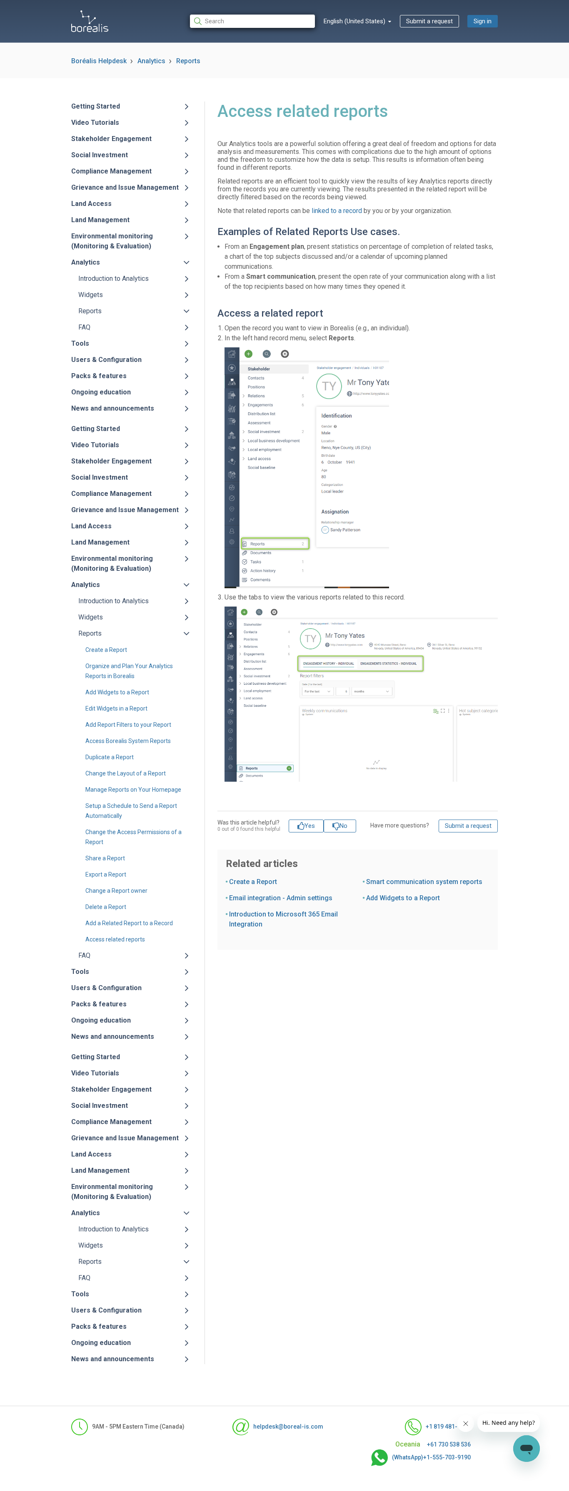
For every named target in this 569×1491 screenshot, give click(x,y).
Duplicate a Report (109, 757)
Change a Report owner (116, 890)
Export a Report (105, 874)
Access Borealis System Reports (128, 741)
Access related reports (115, 939)
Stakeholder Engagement (111, 139)
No (343, 826)
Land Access (91, 204)
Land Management (100, 220)
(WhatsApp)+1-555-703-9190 (431, 1457)
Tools (80, 343)
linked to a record (337, 211)
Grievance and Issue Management (125, 187)
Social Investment (99, 155)
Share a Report (105, 858)
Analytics (151, 61)
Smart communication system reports (424, 882)
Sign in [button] (483, 21)
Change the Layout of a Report (125, 773)
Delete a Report (105, 907)
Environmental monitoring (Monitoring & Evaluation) (112, 241)
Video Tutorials (95, 122)
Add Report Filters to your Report (128, 724)
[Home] (89, 21)
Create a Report (106, 649)
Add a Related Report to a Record (129, 923)
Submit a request (429, 21)
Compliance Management (111, 171)
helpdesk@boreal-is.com (288, 1426)
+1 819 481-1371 (448, 1426)
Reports (188, 61)
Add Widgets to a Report (117, 692)
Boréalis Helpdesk (99, 61)
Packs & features (99, 376)
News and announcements (112, 408)
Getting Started (95, 106)
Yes (309, 826)
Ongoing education (101, 392)
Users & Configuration (106, 360)
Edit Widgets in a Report (116, 708)
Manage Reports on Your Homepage (133, 789)
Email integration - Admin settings (280, 898)
